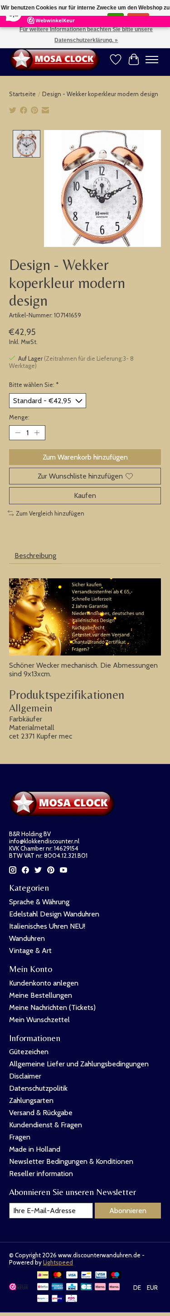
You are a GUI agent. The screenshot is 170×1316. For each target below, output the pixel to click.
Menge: (19, 417)
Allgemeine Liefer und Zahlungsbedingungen (79, 1064)
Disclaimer (25, 1076)
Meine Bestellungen (40, 995)
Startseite (22, 94)
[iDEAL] (43, 1275)
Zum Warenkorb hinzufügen (85, 457)
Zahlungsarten (31, 1100)
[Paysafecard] (43, 1299)
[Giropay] (57, 1299)
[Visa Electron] (101, 1275)
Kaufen (85, 495)
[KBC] (72, 1287)
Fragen (19, 1137)
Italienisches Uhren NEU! (47, 926)
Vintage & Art (30, 950)
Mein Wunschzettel (39, 1019)
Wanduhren (27, 938)
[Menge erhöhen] (37, 433)
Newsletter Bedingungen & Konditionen (71, 1161)
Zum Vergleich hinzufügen (50, 513)
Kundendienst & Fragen (45, 1125)
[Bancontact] (86, 1275)
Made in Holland (34, 1149)
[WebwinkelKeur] (18, 1287)
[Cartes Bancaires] (86, 1287)
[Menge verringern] (18, 433)
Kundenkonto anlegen (43, 983)
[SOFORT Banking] (114, 1287)
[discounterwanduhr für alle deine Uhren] (56, 59)
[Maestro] (115, 1275)
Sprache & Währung (39, 901)
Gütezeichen (29, 1051)
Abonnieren (127, 1210)
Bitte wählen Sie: (34, 384)
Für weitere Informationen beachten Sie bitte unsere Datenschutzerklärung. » (86, 34)
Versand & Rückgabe (41, 1112)
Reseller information (41, 1173)
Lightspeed (58, 1262)
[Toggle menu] (152, 60)
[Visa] (72, 1275)
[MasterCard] (57, 1275)
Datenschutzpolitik (38, 1088)
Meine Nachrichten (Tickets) (52, 1007)
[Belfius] (43, 1287)
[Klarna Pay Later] (100, 1287)
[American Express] (57, 1287)
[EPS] (71, 1299)
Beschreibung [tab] (35, 555)
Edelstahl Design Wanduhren (54, 914)
